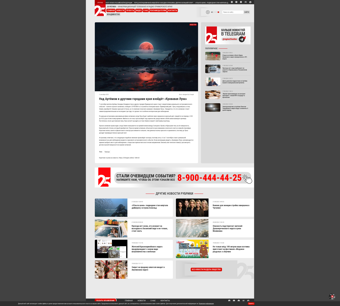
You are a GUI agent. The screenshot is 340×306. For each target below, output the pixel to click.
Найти (246, 12)
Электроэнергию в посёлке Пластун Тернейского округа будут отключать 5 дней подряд (235, 108)
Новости (120, 10)
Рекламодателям (158, 10)
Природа (107, 152)
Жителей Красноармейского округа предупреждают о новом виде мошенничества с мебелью (147, 249)
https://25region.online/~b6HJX (129, 158)
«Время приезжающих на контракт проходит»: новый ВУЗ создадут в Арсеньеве (234, 95)
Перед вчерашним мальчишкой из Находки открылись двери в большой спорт (148, 3)
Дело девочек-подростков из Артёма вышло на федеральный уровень (235, 82)
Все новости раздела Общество (206, 269)
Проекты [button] (130, 10)
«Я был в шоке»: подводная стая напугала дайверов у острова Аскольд (207, 3)
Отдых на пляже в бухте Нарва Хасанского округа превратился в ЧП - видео (235, 57)
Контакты (172, 10)
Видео (138, 10)
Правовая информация (206, 303)
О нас (145, 10)
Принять (251, 303)
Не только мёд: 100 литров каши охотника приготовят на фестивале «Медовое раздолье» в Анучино (231, 249)
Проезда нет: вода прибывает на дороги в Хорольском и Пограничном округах (235, 69)
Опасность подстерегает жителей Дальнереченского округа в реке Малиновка (227, 228)
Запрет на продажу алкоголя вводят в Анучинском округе (148, 268)
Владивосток (113, 14)
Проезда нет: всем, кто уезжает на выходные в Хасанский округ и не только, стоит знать (150, 228)
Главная (111, 10)
